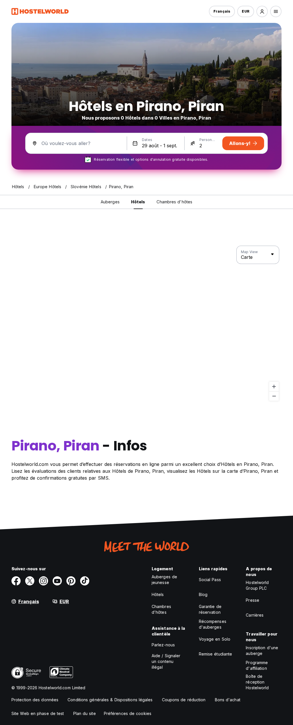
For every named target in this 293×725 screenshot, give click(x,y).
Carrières (255, 615)
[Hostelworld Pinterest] (71, 580)
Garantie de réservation (210, 609)
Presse (252, 600)
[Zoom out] (274, 396)
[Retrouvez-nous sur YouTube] (57, 580)
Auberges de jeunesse (164, 579)
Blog (203, 594)
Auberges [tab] (110, 201)
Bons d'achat (227, 699)
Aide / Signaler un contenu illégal (166, 661)
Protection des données (34, 699)
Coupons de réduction (184, 699)
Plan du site (84, 713)
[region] (146, 323)
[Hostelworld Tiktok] (84, 580)
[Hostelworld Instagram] (43, 580)
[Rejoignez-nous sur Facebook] (16, 580)
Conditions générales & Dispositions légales (110, 699)
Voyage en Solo (214, 639)
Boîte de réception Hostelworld (257, 682)
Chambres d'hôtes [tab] (174, 201)
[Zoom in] (274, 386)
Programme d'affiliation (257, 665)
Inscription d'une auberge (262, 650)
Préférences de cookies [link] (127, 713)
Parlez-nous (163, 644)
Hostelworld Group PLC (257, 585)
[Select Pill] (262, 11)
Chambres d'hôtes (161, 609)
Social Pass (210, 579)
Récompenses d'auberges (212, 624)
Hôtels (158, 594)
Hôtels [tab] (138, 201)
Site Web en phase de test (37, 713)
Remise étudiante (215, 653)
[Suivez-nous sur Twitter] (29, 580)
